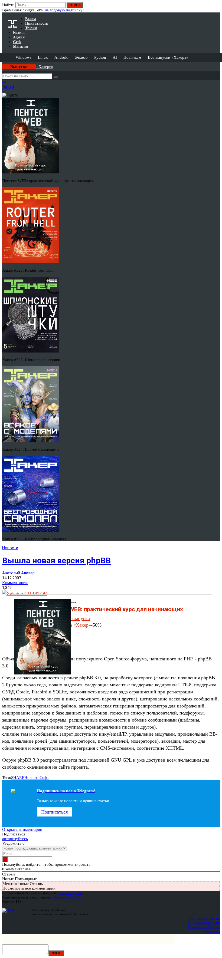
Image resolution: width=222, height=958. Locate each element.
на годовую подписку (64, 10)
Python (100, 57)
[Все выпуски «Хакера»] (2, 64)
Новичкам (132, 57)
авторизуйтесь (15, 839)
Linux (43, 57)
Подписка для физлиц (203, 918)
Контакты (212, 931)
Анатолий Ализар (18, 573)
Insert (56, 953)
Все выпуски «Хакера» (168, 57)
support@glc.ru (70, 893)
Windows (23, 57)
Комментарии (15, 582)
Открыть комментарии (22, 829)
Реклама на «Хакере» (204, 927)
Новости (10, 547)
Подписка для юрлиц (204, 923)
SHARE (17, 777)
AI (115, 57)
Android (61, 57)
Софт (44, 777)
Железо (81, 57)
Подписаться (54, 812)
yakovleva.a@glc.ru (66, 897)
